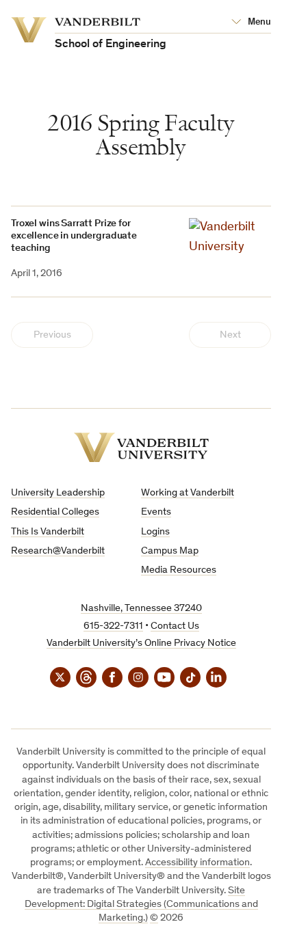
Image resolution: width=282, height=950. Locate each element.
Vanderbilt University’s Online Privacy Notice (141, 643)
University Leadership (58, 493)
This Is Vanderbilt (47, 532)
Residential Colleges (55, 512)
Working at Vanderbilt (187, 493)
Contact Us (175, 626)
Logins (155, 532)
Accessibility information (197, 863)
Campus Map (169, 551)
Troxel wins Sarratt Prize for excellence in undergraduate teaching (74, 236)
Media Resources (178, 570)
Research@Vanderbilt (58, 551)
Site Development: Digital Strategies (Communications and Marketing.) (141, 905)
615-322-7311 (113, 626)
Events (156, 512)
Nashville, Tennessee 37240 (141, 608)
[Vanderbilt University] (141, 447)
